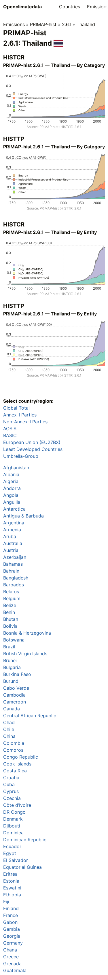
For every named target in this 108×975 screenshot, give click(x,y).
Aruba (9, 536)
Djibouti (11, 826)
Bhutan (10, 619)
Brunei (10, 660)
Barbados (13, 585)
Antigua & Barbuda (23, 516)
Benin (9, 612)
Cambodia (14, 695)
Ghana (10, 950)
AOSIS (9, 428)
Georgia (11, 936)
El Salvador (15, 860)
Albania (11, 474)
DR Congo (14, 812)
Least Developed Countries (32, 449)
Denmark (13, 819)
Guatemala (14, 970)
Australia (12, 543)
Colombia (13, 743)
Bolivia (10, 626)
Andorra (12, 488)
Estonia (11, 881)
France (10, 915)
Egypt (9, 853)
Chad (9, 722)
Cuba (9, 784)
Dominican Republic (24, 839)
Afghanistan (16, 467)
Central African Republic (29, 715)
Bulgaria (12, 667)
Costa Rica (15, 771)
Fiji (6, 901)
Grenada (12, 963)
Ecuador (12, 846)
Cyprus (11, 791)
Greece (11, 957)
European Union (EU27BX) (31, 442)
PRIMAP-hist (43, 24)
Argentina (13, 523)
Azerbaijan (14, 557)
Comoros (13, 750)
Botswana (13, 640)
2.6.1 (66, 24)
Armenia (12, 529)
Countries (69, 6)
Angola (10, 495)
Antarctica (14, 509)
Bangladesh (15, 578)
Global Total (16, 408)
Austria (10, 550)
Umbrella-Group (20, 456)
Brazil (9, 647)
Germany (13, 943)
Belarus (11, 591)
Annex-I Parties (20, 415)
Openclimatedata (22, 6)
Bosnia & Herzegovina (27, 633)
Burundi (11, 681)
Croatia (11, 777)
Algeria (10, 481)
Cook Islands (17, 764)
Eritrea (10, 874)
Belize (9, 605)
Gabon (10, 922)
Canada (11, 709)
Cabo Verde (16, 688)
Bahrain (11, 571)
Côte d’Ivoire (17, 805)
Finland (11, 908)
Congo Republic (20, 757)
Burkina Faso (17, 674)
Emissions (14, 24)
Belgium (11, 598)
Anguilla (11, 502)
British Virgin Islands (25, 653)
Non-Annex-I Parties (25, 421)
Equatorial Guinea (22, 867)
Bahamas (13, 564)
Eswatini (12, 888)
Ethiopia (12, 895)
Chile (8, 729)
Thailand (86, 24)
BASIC (10, 435)
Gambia (11, 929)
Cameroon (14, 702)
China (9, 736)
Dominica (13, 833)
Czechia (12, 798)
